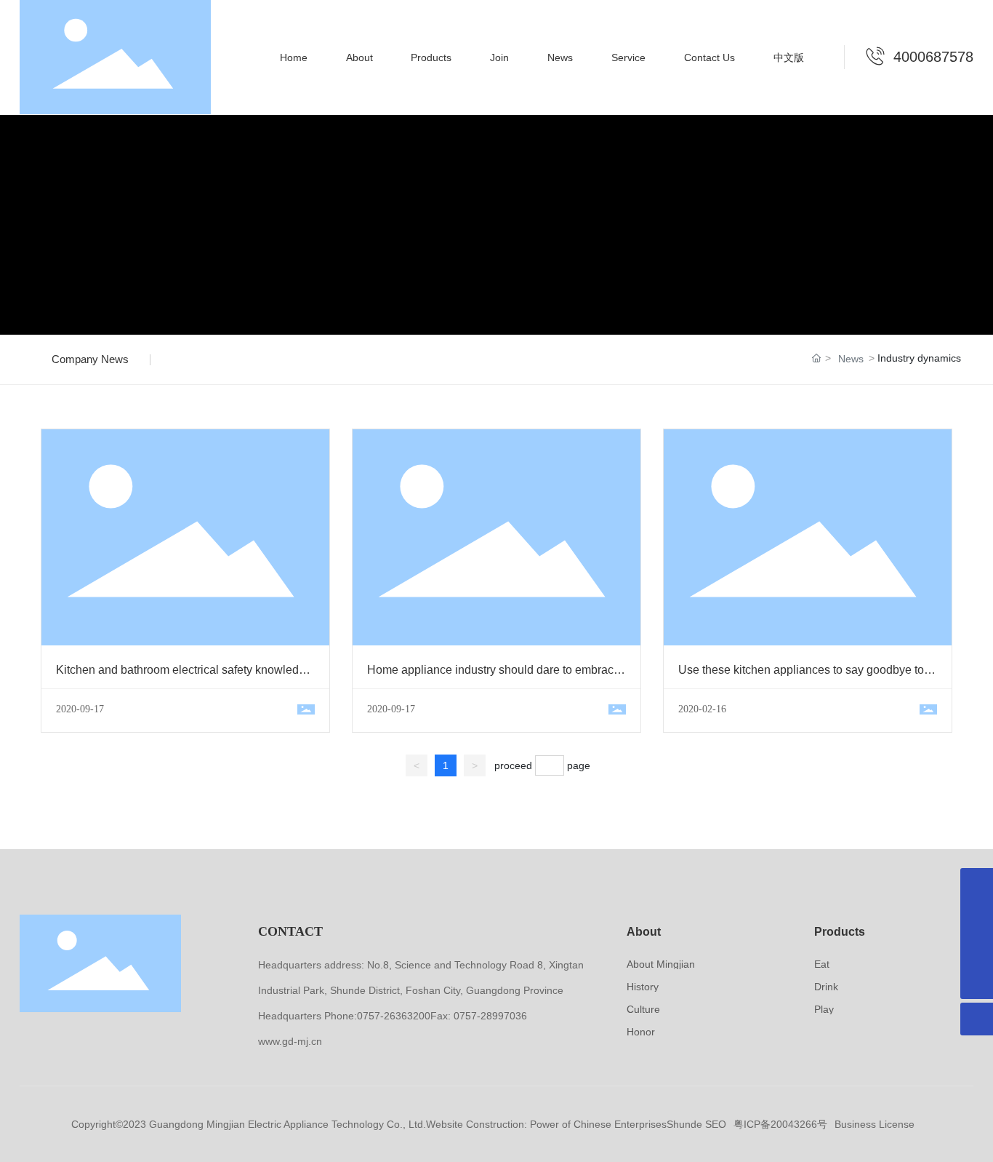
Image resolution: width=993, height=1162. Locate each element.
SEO (715, 1124)
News (851, 359)
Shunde (684, 1124)
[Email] (976, 950)
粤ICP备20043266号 (780, 1124)
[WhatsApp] (976, 884)
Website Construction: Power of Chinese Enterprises (546, 1124)
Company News (90, 359)
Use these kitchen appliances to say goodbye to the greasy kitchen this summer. (801, 676)
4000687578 (933, 57)
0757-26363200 (393, 1016)
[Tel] (976, 917)
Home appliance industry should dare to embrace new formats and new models (493, 676)
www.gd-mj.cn (290, 1041)
